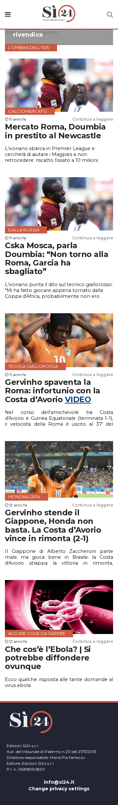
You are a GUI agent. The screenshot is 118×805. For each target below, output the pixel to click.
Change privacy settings (59, 789)
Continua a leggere (92, 119)
